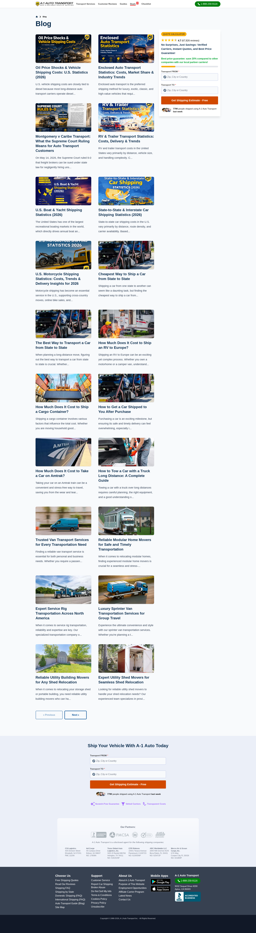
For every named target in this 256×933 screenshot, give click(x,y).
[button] (207, 4)
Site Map (60, 907)
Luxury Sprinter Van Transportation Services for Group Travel (121, 613)
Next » (75, 715)
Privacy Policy (98, 903)
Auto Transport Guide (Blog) (70, 903)
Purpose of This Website (131, 884)
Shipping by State (64, 892)
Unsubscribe (97, 906)
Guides (123, 4)
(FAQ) (79, 895)
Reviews (107, 4)
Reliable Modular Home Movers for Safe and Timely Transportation (124, 544)
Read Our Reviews (65, 884)
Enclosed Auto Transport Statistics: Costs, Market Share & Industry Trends (126, 72)
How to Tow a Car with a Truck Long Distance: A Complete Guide (124, 475)
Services (85, 4)
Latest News (125, 895)
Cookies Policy (99, 899)
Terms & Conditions (101, 895)
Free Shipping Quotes (66, 880)
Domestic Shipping (65, 895)
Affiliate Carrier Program (131, 892)
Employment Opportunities (133, 888)
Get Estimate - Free (189, 100)
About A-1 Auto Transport (132, 880)
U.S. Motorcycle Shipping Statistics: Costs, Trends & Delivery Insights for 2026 (58, 278)
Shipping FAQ (62, 888)
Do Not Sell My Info (101, 891)
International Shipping (67, 899)
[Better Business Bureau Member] (188, 897)
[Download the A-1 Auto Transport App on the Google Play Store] (161, 882)
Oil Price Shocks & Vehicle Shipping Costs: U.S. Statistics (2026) (62, 72)
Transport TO (168, 85)
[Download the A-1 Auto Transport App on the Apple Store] (161, 889)
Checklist (146, 4)
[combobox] (189, 77)
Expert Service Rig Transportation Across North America (60, 613)
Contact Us (124, 899)
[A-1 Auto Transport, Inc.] (54, 4)
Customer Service (100, 880)
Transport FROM (170, 71)
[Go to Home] (37, 17)
